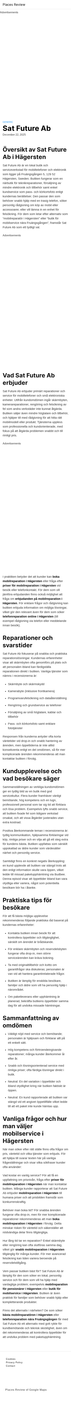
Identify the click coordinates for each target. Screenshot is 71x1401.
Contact (10, 1365)
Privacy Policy (14, 1362)
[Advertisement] (35, 63)
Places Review (14, 4)
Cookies (11, 1359)
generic (8, 122)
